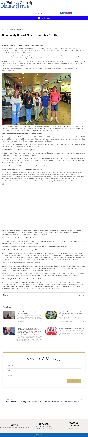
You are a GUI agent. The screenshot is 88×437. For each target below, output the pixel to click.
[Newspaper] (70, 13)
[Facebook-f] (71, 425)
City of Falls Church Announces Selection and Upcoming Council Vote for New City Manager (72, 313)
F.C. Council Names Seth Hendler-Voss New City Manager (28, 312)
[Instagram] (67, 13)
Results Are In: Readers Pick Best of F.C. (71, 328)
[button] (39, 13)
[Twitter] (64, 13)
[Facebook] (61, 13)
